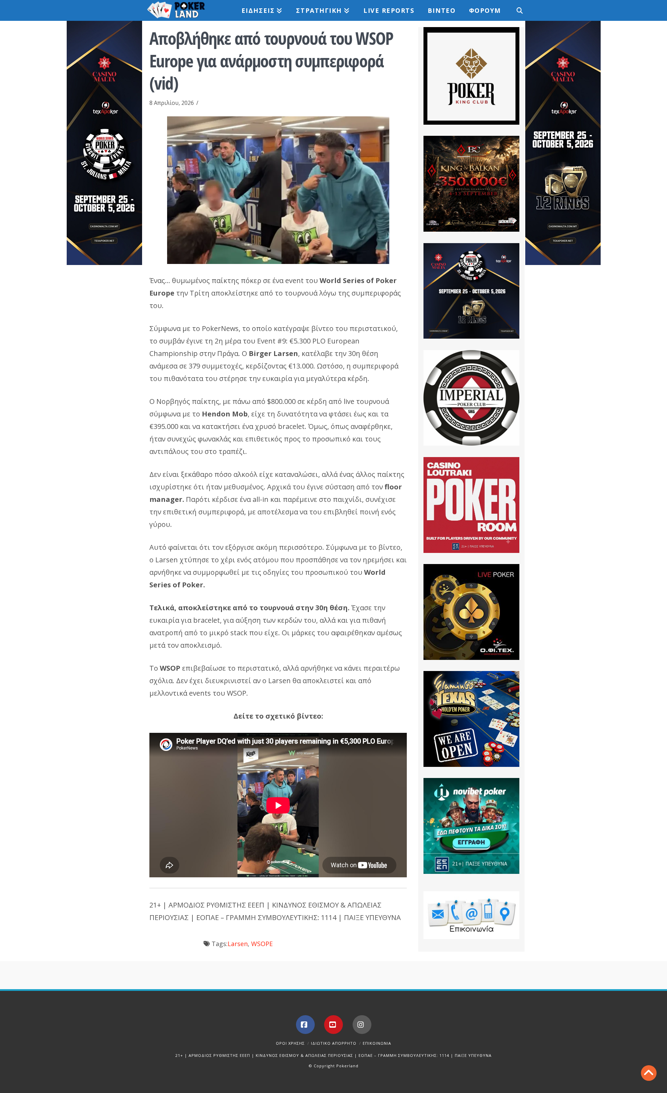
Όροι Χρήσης (290, 1043)
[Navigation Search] (516, 10)
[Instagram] (362, 1024)
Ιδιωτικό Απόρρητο (333, 1043)
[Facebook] (305, 1024)
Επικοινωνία (377, 1043)
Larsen (238, 943)
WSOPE (262, 943)
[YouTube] (333, 1024)
